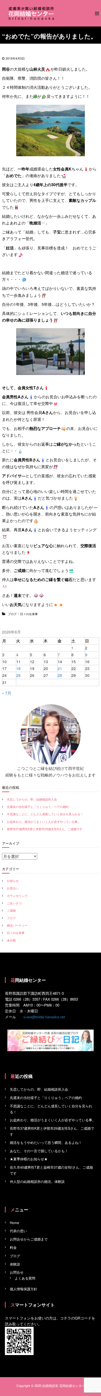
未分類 (11, 940)
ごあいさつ (14, 903)
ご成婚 (11, 910)
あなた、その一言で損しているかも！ (39, 1150)
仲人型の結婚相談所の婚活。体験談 (37, 1181)
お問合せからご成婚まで (29, 1239)
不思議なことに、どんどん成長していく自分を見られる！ (45, 814)
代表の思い (18, 1230)
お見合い (13, 888)
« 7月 (6, 693)
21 (60, 668)
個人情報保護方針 (23, 1288)
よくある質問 (25, 1278)
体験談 (15, 1264)
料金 (13, 1247)
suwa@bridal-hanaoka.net (44, 1016)
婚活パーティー (17, 925)
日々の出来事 (29, 614)
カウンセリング (17, 895)
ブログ (12, 614)
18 (18, 668)
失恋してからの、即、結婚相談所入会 (32, 799)
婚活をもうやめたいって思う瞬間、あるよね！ (46, 1142)
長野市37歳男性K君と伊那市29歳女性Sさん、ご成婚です (44, 829)
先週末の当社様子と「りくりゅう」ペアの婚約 (38, 806)
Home (14, 1222)
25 (18, 675)
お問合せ (17, 1272)
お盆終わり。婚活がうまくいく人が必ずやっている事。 (43, 821)
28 (60, 675)
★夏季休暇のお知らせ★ (29, 1158)
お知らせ (13, 881)
